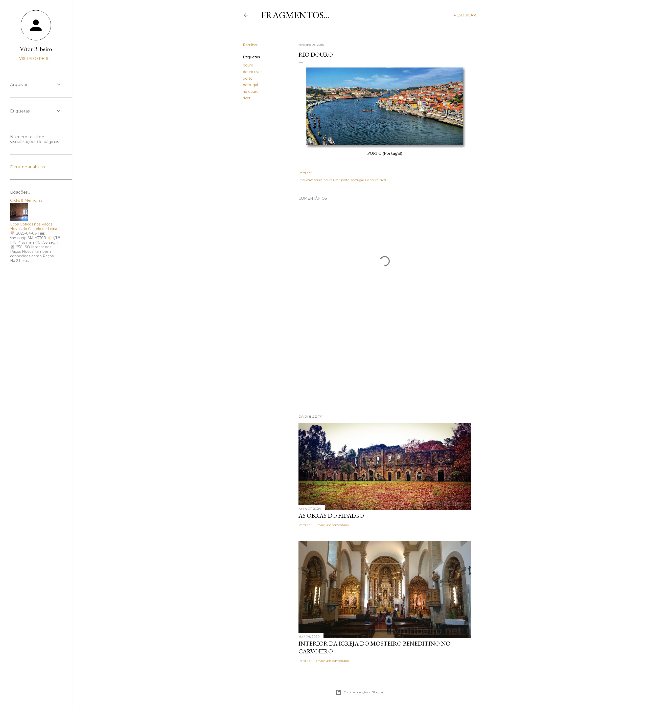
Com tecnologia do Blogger (363, 692)
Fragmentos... (295, 15)
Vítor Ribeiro (36, 49)
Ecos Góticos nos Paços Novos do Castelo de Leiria (33, 226)
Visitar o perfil (36, 58)
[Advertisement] (384, 366)
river (246, 98)
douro (248, 65)
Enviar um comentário (332, 525)
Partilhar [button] (250, 45)
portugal (250, 85)
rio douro (251, 91)
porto (247, 78)
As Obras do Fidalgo (331, 515)
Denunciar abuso (27, 167)
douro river (252, 72)
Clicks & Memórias (26, 200)
